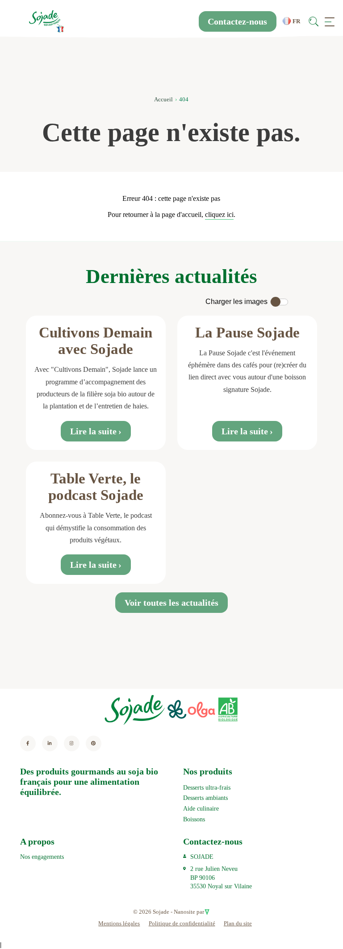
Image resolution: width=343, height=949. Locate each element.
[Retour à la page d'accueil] (46, 21)
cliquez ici (219, 214)
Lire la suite (93, 431)
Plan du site (238, 923)
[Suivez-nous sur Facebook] (28, 743)
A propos (37, 841)
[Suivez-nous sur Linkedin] (50, 743)
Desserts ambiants (205, 798)
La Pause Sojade (247, 333)
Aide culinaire (201, 808)
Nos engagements (42, 856)
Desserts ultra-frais (206, 787)
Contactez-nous (237, 21)
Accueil (163, 99)
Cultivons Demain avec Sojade (95, 341)
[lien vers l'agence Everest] (207, 911)
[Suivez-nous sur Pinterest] (93, 743)
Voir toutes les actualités (171, 603)
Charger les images (236, 301)
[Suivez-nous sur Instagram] (71, 743)
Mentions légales (119, 923)
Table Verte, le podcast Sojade (95, 486)
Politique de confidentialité (182, 923)
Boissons (194, 819)
